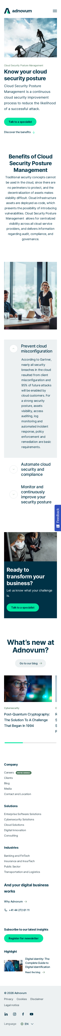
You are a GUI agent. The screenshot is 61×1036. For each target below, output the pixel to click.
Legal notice (11, 1005)
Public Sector (12, 866)
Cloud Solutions (14, 824)
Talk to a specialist (20, 121)
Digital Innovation (15, 830)
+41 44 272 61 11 (19, 910)
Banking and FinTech (17, 855)
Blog (7, 783)
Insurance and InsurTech (19, 861)
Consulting (11, 835)
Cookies (22, 999)
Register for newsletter (24, 938)
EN (26, 1024)
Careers (17, 772)
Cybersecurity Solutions (19, 819)
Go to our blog (29, 663)
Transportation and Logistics (22, 872)
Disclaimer (36, 999)
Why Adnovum (13, 901)
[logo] (18, 11)
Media (8, 788)
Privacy (8, 999)
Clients (8, 778)
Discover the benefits (17, 132)
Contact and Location (17, 794)
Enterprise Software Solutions (22, 814)
